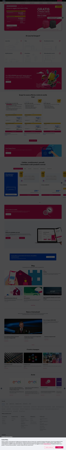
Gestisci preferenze (49, 447)
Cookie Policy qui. (47, 443)
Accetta (59, 447)
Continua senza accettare (7, 436)
